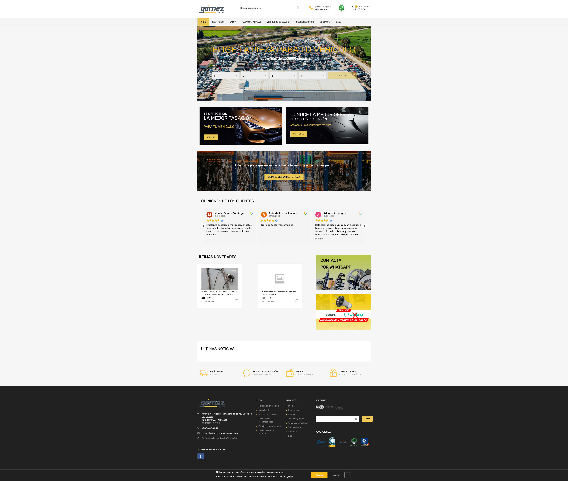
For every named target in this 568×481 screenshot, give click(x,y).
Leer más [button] (306, 239)
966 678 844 (321, 9)
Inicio (203, 22)
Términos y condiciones (270, 426)
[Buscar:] (270, 8)
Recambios (218, 22)
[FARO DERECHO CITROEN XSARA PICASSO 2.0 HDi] (280, 279)
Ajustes (336, 475)
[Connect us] (200, 456)
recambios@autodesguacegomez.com (220, 433)
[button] (364, 226)
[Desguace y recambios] (210, 9)
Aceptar (319, 475)
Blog (338, 22)
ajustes (289, 476)
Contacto (325, 22)
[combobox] (226, 75)
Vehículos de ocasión (278, 22)
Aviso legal (264, 410)
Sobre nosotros (305, 22)
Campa (233, 22)
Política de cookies (267, 414)
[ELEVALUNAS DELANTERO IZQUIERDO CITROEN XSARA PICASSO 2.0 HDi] (219, 279)
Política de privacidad (269, 406)
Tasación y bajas (251, 22)
